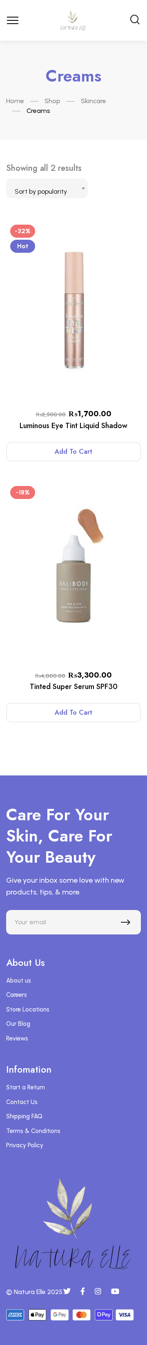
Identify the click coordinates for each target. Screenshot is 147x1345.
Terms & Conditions (33, 1131)
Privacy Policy (24, 1145)
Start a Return (25, 1087)
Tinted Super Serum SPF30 (74, 686)
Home (15, 101)
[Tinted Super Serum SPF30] (73, 571)
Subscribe (127, 924)
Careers (16, 994)
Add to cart (73, 451)
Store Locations (27, 1009)
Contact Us (22, 1102)
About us (18, 980)
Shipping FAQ (24, 1116)
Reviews (17, 1038)
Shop (52, 101)
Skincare (93, 101)
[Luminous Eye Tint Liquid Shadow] (73, 310)
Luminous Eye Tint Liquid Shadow (73, 425)
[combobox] (47, 188)
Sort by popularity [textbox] (41, 191)
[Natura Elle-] (73, 20)
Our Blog (18, 1023)
